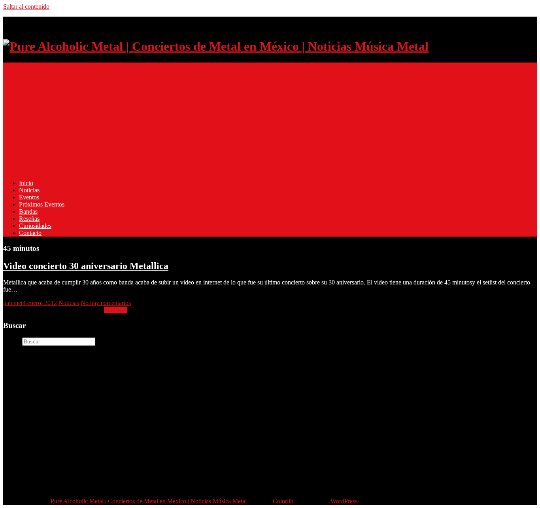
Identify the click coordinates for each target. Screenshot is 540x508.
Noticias (29, 190)
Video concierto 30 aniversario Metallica (85, 266)
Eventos (29, 197)
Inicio (26, 183)
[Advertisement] (240, 118)
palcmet (13, 302)
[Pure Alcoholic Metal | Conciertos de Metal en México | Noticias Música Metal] (216, 46)
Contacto (30, 232)
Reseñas (29, 218)
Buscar (12, 341)
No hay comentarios (106, 302)
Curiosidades (35, 225)
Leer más (115, 310)
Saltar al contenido (26, 6)
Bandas (28, 211)
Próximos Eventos (41, 204)
